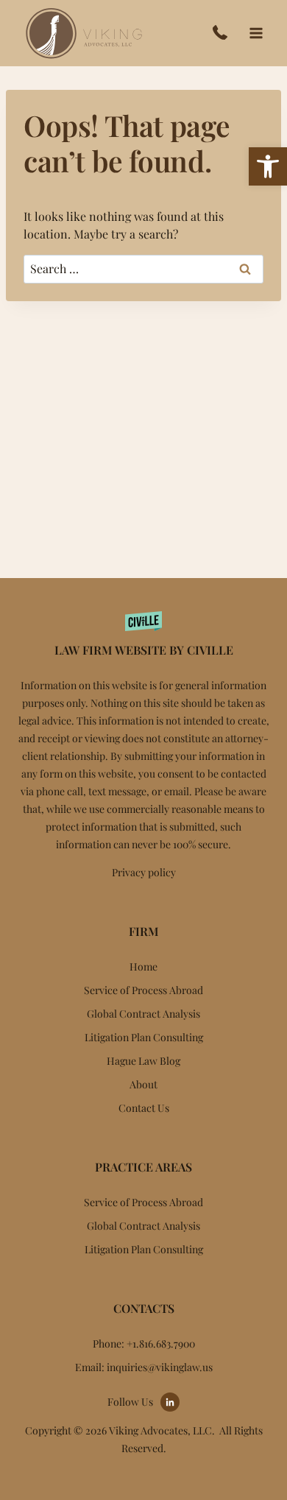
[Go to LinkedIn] (170, 1402)
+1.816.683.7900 (224, 33)
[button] (268, 166)
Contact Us (143, 1108)
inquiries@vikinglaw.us (160, 1367)
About (143, 1084)
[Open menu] (255, 32)
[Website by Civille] (143, 632)
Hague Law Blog (143, 1061)
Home (143, 966)
